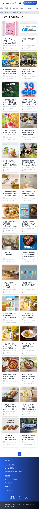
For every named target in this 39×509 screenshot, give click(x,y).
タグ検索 (15, 12)
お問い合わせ (9, 490)
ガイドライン (9, 483)
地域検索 (8, 8)
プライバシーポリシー (12, 479)
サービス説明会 (10, 468)
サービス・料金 (10, 464)
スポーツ (23, 8)
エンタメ (15, 8)
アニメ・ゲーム (33, 8)
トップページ (6, 12)
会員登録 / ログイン (30, 3)
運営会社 (7, 460)
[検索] (20, 3)
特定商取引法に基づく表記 (13, 471)
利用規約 (7, 475)
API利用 (7, 486)
